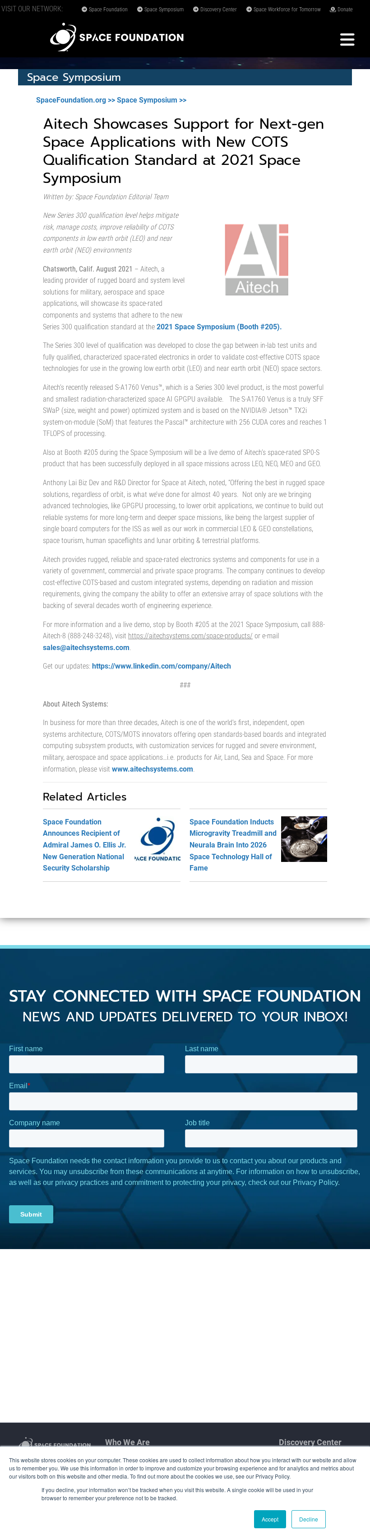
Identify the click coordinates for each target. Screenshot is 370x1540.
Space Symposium (163, 9)
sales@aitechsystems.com (86, 647)
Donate (344, 9)
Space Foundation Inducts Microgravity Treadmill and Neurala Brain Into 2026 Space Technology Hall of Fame (233, 845)
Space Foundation (108, 9)
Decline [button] (308, 1519)
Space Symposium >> (151, 100)
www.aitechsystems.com (152, 769)
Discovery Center (218, 9)
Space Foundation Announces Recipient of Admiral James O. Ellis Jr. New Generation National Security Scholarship (84, 845)
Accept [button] (270, 1519)
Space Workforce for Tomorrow (286, 9)
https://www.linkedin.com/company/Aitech (161, 666)
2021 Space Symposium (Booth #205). (219, 327)
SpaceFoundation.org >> (75, 100)
